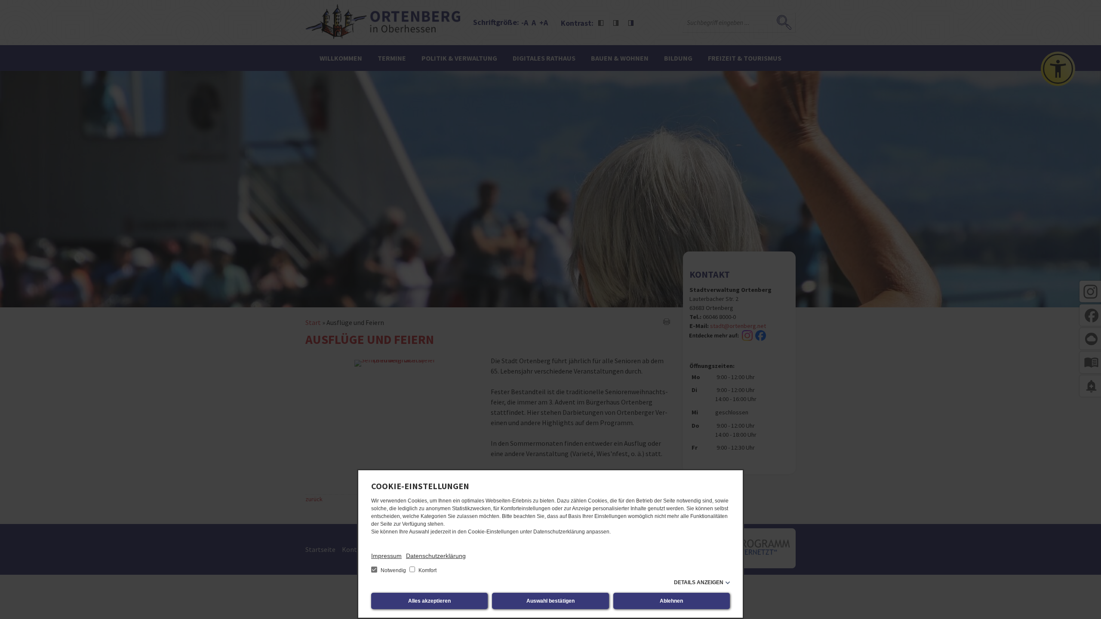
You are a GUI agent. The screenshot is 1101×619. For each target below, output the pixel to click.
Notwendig (393, 570)
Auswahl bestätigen (550, 601)
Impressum (386, 555)
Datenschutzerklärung (436, 555)
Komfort (427, 570)
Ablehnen (671, 601)
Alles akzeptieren (429, 601)
